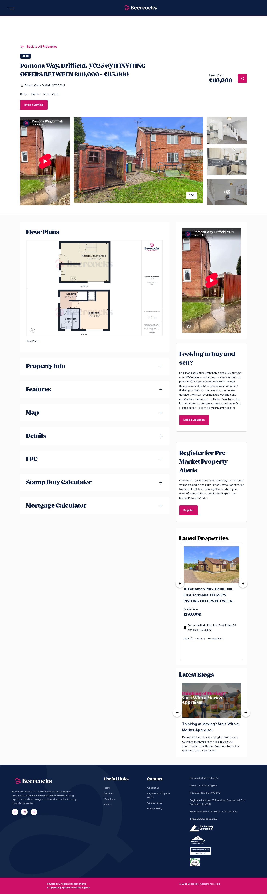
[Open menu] (11, 8)
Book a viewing (33, 104)
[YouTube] (34, 812)
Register (188, 510)
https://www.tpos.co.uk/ (203, 819)
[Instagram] (24, 812)
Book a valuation (194, 420)
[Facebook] (15, 812)
